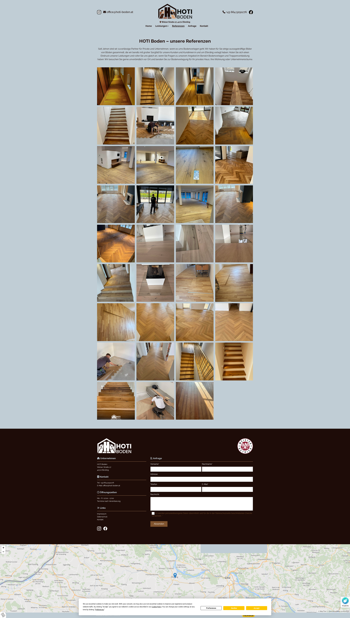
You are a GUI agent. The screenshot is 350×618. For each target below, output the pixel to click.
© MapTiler (322, 611)
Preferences (211, 608)
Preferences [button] (99, 610)
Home (148, 26)
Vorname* (154, 464)
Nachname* (207, 464)
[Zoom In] (3, 548)
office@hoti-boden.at (120, 12)
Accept (256, 608)
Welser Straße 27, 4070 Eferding (176, 22)
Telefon (153, 484)
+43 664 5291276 (236, 12)
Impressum (101, 514)
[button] (175, 575)
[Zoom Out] (3, 552)
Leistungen (161, 26)
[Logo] (175, 11)
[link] (160, 26)
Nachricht (154, 494)
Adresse (154, 474)
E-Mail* (205, 484)
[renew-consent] (3, 615)
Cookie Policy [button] (156, 607)
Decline (234, 608)
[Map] (175, 578)
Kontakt (204, 26)
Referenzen (178, 26)
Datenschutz (102, 517)
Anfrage (192, 26)
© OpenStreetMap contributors (338, 611)
